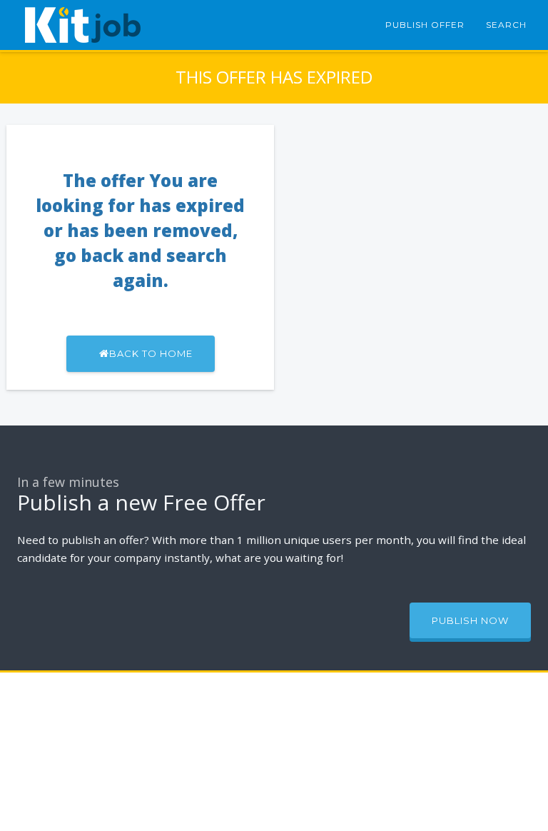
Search (506, 24)
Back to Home (151, 353)
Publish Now (470, 620)
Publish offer (425, 24)
